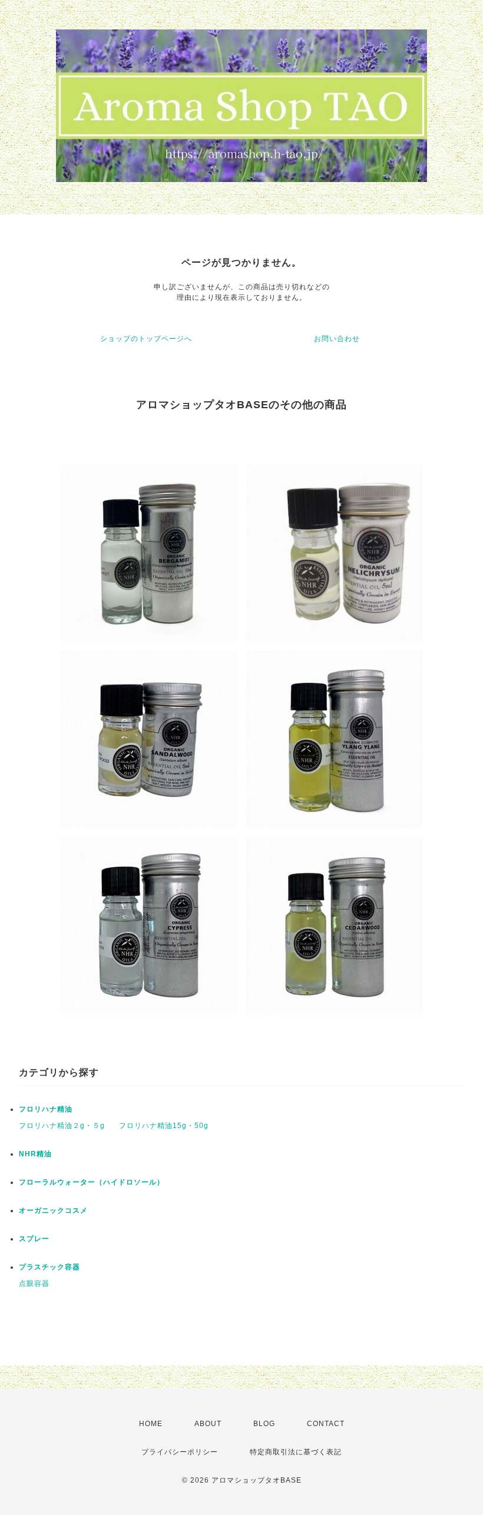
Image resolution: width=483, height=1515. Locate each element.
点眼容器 (34, 1283)
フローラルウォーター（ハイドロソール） (91, 1182)
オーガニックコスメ (53, 1210)
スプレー (34, 1239)
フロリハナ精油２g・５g (62, 1126)
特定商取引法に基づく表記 (296, 1452)
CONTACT (326, 1424)
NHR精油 (35, 1154)
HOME (151, 1424)
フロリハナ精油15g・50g (164, 1126)
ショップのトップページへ (146, 339)
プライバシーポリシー (179, 1452)
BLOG (264, 1424)
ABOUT (207, 1424)
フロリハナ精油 (45, 1109)
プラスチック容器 (49, 1267)
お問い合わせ (337, 339)
